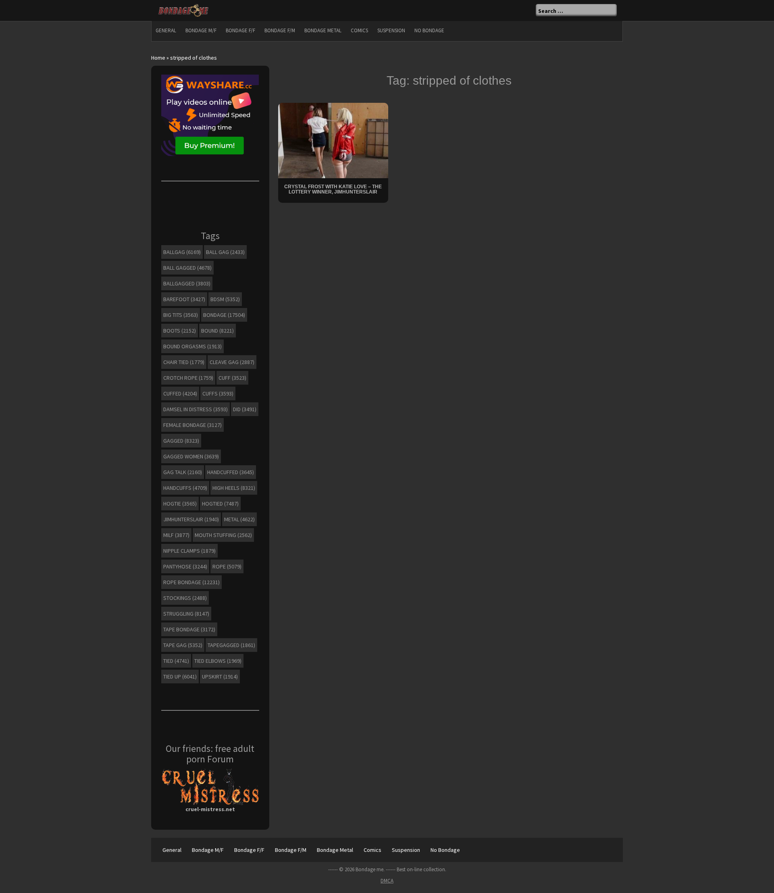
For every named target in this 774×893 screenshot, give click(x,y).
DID (244, 409)
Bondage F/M (279, 30)
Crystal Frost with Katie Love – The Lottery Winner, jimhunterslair (333, 189)
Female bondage (192, 425)
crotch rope (188, 377)
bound (217, 330)
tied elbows (217, 660)
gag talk (182, 472)
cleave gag (232, 362)
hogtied (220, 503)
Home (158, 57)
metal (239, 519)
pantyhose (185, 566)
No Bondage (429, 30)
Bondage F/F (240, 30)
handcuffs (185, 487)
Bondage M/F (200, 30)
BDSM (225, 299)
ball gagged (187, 267)
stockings (185, 598)
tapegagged (231, 645)
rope (226, 566)
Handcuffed (230, 472)
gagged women (191, 456)
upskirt (220, 676)
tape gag (182, 645)
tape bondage (189, 629)
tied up (180, 676)
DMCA (387, 880)
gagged (181, 440)
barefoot (184, 299)
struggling (186, 613)
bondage (224, 314)
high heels (233, 487)
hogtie (180, 503)
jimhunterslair (191, 519)
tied (176, 660)
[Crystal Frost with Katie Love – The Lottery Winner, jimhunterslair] (333, 139)
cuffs (217, 393)
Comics (359, 30)
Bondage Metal (322, 30)
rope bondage (191, 582)
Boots (179, 330)
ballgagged (186, 283)
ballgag (182, 252)
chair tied (183, 362)
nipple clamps (189, 550)
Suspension (391, 30)
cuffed (180, 393)
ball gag (225, 252)
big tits (180, 314)
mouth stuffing (223, 535)
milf (176, 535)
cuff (232, 377)
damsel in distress (195, 409)
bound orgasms (192, 346)
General (166, 30)
